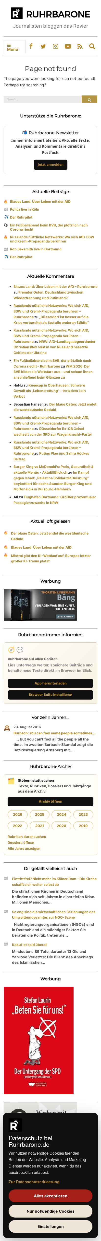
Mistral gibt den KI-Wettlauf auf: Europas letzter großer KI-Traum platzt (51, 558)
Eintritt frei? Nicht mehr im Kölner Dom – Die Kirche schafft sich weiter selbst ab (54, 882)
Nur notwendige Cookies (51, 1211)
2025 (39, 814)
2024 (61, 814)
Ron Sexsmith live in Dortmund (36, 249)
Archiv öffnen (50, 801)
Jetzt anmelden (50, 164)
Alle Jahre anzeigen (24, 848)
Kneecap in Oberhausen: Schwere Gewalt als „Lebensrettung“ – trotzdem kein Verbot (49, 391)
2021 (39, 826)
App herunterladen (51, 683)
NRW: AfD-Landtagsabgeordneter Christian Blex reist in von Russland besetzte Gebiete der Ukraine (54, 347)
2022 (17, 826)
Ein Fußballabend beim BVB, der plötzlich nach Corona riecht (49, 227)
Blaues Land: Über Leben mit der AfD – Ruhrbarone (55, 286)
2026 (17, 814)
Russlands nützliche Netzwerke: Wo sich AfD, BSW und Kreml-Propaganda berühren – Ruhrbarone (51, 311)
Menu (12, 49)
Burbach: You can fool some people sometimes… (54, 733)
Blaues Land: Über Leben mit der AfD (40, 201)
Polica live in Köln (24, 209)
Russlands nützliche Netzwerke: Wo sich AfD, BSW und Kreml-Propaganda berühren (52, 239)
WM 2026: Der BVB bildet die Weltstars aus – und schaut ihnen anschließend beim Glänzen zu (53, 372)
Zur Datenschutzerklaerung (34, 1182)
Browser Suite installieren (50, 694)
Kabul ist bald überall (29, 945)
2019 (83, 826)
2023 (83, 814)
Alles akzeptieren (50, 1195)
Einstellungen (51, 1226)
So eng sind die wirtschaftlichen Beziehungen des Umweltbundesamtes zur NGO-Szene (53, 915)
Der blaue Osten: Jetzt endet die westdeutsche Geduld (49, 536)
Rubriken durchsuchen (27, 836)
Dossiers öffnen (21, 842)
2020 (61, 826)
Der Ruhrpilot (21, 217)
